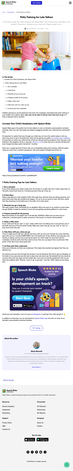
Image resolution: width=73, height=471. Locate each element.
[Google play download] (43, 440)
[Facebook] (32, 452)
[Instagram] (28, 452)
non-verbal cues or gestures (60, 138)
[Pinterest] (36, 452)
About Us (40, 423)
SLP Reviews (41, 413)
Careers (39, 426)
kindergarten (36, 314)
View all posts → (36, 367)
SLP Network (41, 406)
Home (3, 12)
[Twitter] (45, 452)
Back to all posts (9, 380)
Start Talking (36, 3)
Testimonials (41, 410)
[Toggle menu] (70, 3)
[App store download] (29, 440)
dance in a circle (37, 142)
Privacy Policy (7, 423)
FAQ (3, 426)
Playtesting (6, 413)
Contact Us (6, 429)
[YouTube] (40, 452)
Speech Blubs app (41, 318)
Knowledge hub (11, 12)
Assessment (6, 410)
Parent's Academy (8, 406)
